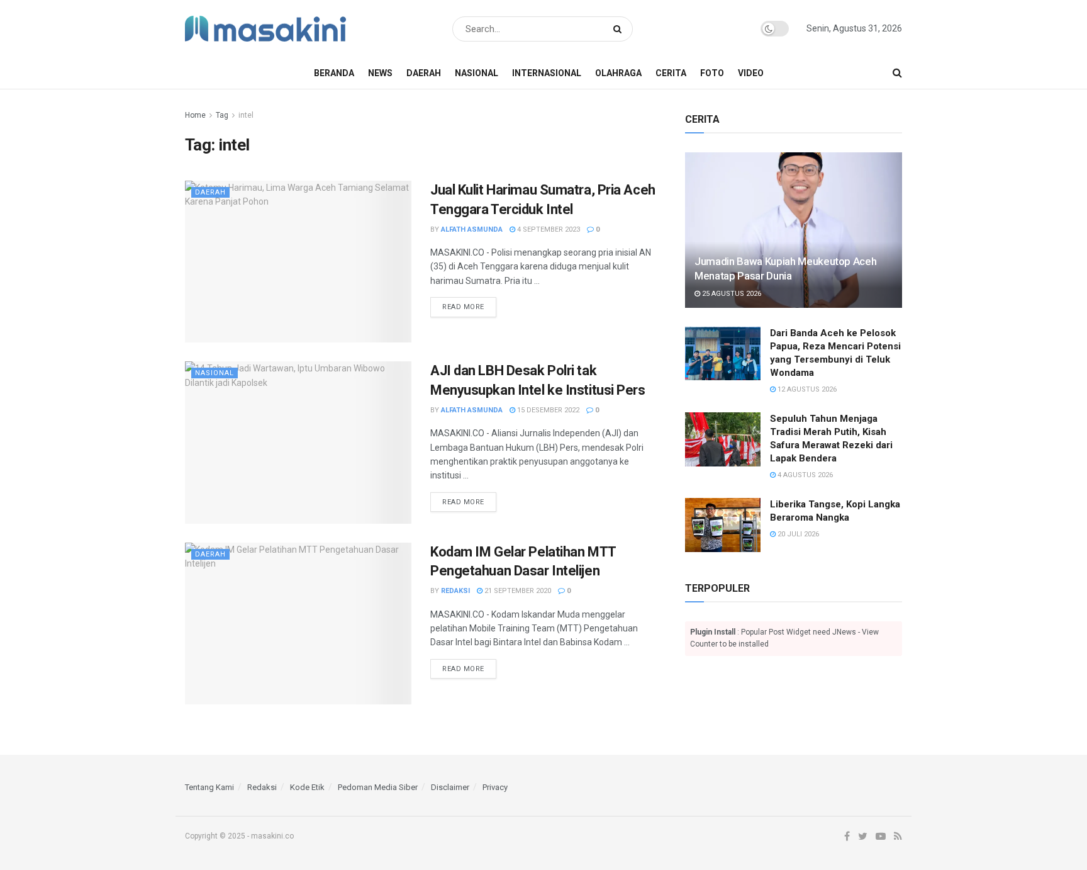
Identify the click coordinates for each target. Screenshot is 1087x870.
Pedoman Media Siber (378, 787)
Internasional (546, 73)
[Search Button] (620, 29)
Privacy (495, 787)
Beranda (334, 73)
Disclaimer (450, 787)
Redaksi (455, 591)
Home (195, 115)
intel (246, 115)
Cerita (670, 73)
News (380, 73)
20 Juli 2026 (797, 534)
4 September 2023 (547, 229)
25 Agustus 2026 (730, 294)
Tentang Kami (209, 787)
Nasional (476, 73)
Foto (712, 73)
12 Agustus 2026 (806, 389)
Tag (222, 115)
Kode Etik (307, 787)
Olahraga (618, 73)
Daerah (423, 73)
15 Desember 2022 (547, 410)
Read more (463, 307)
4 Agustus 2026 (804, 475)
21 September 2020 (516, 591)
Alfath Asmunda (472, 229)
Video (751, 73)
